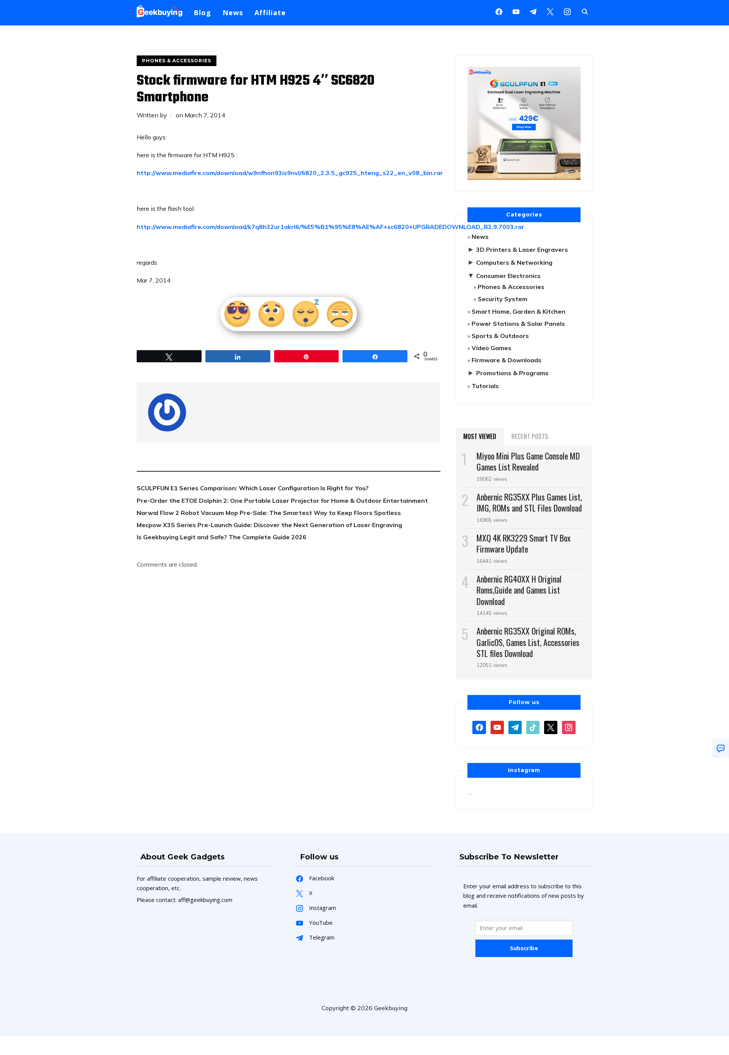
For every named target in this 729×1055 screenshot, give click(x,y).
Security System (502, 299)
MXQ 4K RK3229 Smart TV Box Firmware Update (524, 543)
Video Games (491, 348)
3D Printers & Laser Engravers (522, 249)
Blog (202, 12)
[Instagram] (533, 11)
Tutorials (485, 386)
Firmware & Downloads (506, 360)
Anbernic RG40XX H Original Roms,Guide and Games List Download (519, 590)
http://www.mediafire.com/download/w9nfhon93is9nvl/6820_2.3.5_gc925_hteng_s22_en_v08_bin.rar (290, 173)
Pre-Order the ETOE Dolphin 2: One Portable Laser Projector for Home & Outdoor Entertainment (282, 500)
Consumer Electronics (508, 276)
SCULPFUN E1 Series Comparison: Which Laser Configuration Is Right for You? (253, 488)
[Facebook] (498, 11)
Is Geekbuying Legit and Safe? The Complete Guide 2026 (221, 537)
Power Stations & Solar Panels (518, 323)
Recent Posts (529, 436)
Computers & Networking (514, 262)
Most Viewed (479, 436)
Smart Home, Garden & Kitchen (518, 311)
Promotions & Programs (512, 373)
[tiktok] (533, 727)
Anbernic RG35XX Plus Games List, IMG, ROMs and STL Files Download (529, 502)
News (232, 12)
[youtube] (516, 11)
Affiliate (270, 12)
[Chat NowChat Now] (720, 748)
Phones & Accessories (176, 60)
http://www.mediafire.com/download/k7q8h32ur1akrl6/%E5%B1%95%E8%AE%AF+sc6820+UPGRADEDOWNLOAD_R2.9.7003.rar (330, 227)
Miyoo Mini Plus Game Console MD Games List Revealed (528, 461)
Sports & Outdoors (500, 336)
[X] (550, 11)
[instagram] (567, 11)
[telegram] (515, 727)
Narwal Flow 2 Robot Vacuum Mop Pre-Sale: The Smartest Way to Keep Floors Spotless (269, 512)
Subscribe (524, 948)
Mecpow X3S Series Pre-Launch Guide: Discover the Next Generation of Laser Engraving (269, 525)
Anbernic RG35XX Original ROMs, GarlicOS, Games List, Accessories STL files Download (528, 642)
